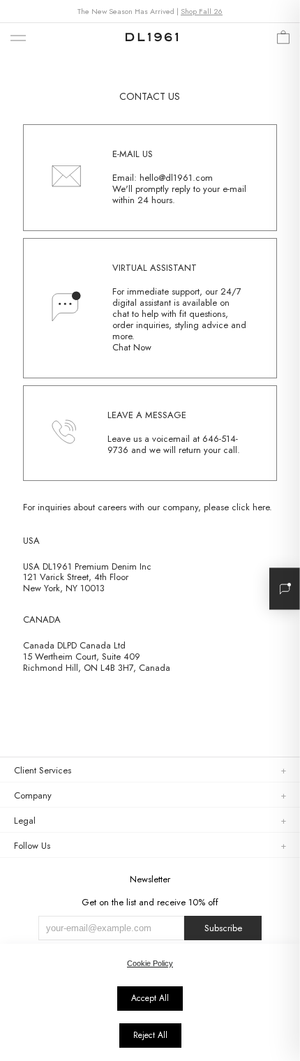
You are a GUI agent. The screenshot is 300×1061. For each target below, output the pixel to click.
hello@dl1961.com (176, 177)
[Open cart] (283, 40)
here (261, 507)
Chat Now (131, 347)
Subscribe (223, 928)
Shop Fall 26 (202, 11)
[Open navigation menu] (18, 38)
